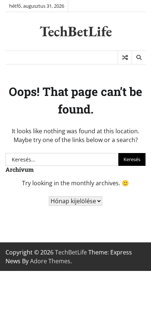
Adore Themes (50, 261)
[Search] (139, 57)
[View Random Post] (125, 57)
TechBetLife (76, 31)
